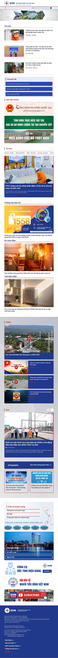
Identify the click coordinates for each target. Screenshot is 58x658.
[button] (55, 15)
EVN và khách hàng (16, 507)
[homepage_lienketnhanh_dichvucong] (29, 108)
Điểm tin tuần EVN (20, 152)
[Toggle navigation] (5, 8)
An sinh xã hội (29, 53)
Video (8, 322)
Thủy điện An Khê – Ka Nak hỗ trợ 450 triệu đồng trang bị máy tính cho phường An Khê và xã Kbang (39, 48)
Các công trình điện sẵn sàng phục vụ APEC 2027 (23, 355)
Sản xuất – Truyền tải (43, 152)
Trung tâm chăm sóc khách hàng (18, 517)
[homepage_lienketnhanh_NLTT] (29, 122)
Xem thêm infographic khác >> (40, 465)
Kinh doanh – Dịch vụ (31, 67)
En (52, 7)
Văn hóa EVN (12, 548)
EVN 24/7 (8, 357)
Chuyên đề (11, 79)
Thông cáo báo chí (12, 203)
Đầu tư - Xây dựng (31, 152)
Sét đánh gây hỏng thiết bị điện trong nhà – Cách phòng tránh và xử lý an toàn (15, 488)
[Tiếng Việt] (19, 3)
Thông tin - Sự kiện (31, 35)
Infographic (13, 465)
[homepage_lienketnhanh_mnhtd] (29, 136)
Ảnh (7, 410)
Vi (50, 7)
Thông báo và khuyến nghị (16, 510)
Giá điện (9, 514)
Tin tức (9, 149)
